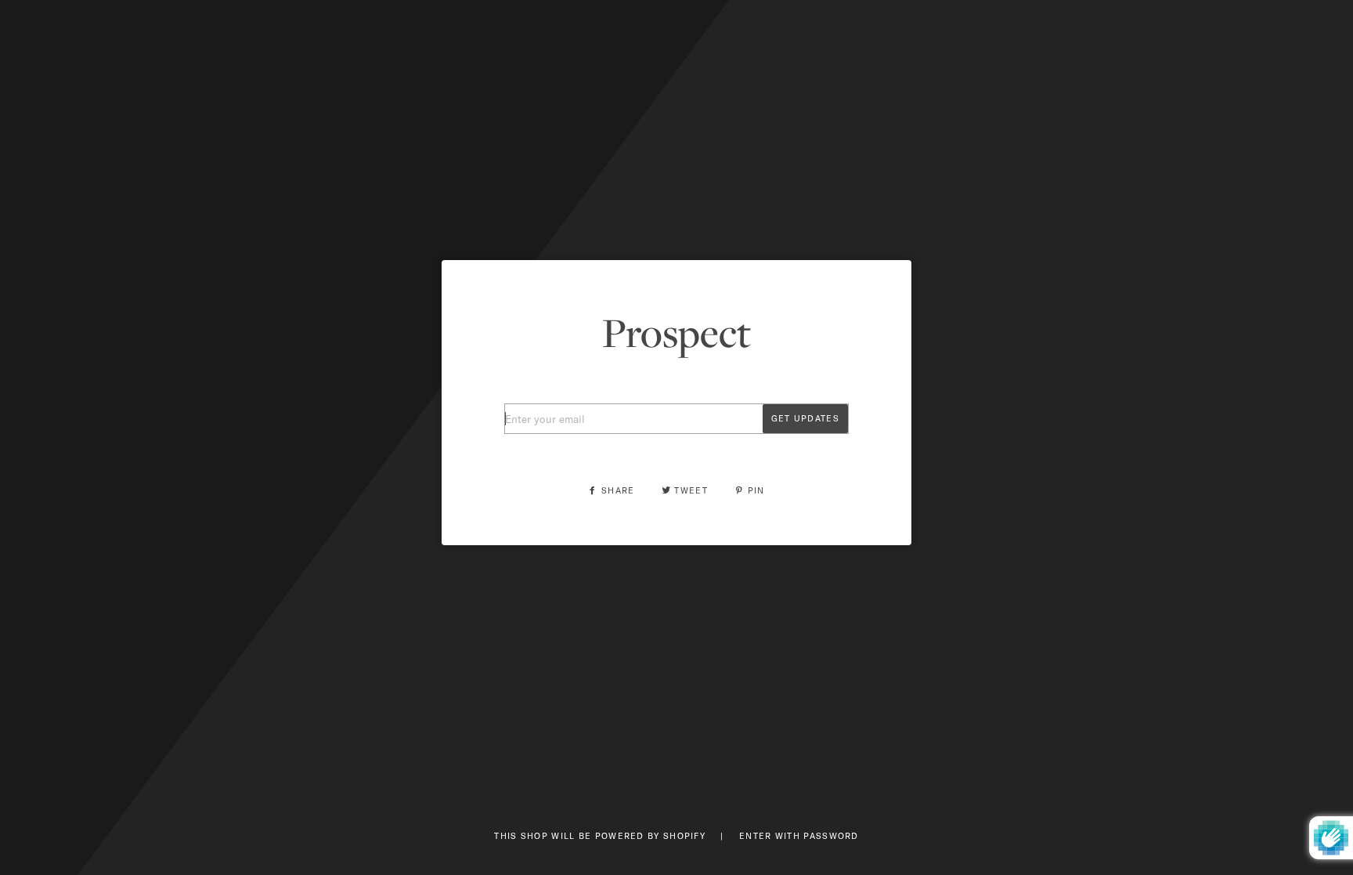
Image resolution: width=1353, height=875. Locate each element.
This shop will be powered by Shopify (601, 835)
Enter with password (799, 835)
